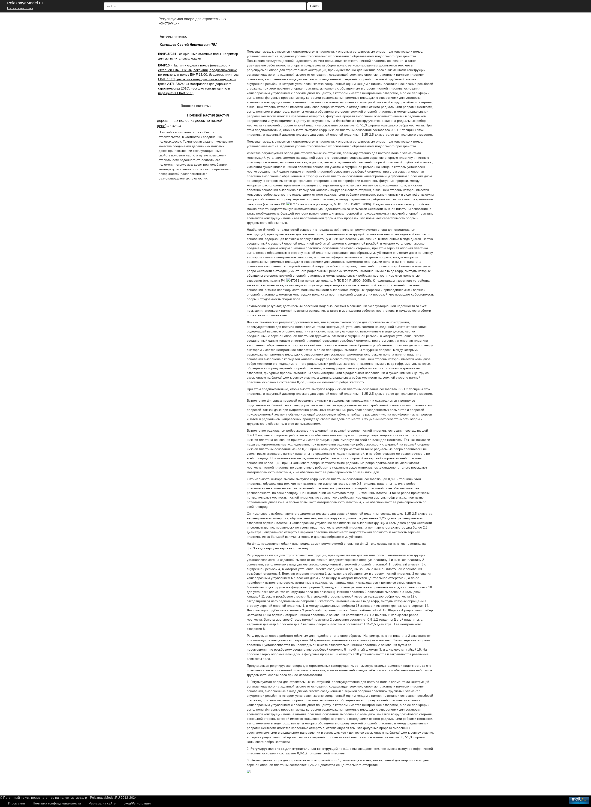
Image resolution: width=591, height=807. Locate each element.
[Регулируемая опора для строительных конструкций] (248, 772)
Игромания (16, 803)
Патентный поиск (20, 8)
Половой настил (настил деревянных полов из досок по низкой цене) (193, 120)
